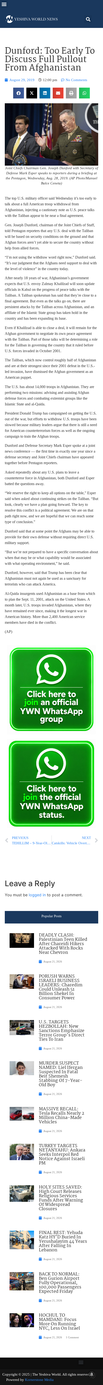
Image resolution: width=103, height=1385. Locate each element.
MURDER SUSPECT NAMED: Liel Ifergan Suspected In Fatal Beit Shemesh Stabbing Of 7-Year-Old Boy (61, 1074)
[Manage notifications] (92, 1374)
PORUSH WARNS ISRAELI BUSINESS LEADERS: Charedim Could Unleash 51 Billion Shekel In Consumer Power (60, 987)
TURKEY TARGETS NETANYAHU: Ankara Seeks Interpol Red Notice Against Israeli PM (62, 1154)
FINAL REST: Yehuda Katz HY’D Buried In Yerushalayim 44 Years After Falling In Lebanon (63, 1241)
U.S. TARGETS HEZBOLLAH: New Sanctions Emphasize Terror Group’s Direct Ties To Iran (62, 1031)
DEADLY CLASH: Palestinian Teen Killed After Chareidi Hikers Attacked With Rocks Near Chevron (63, 944)
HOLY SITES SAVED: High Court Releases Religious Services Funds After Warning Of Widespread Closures (61, 1198)
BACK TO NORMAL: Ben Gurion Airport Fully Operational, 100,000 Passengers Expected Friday (60, 1283)
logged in (37, 894)
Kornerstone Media (39, 1380)
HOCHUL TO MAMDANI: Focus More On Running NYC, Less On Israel (59, 1322)
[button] (4, 4)
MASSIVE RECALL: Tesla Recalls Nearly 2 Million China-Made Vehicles (61, 1115)
